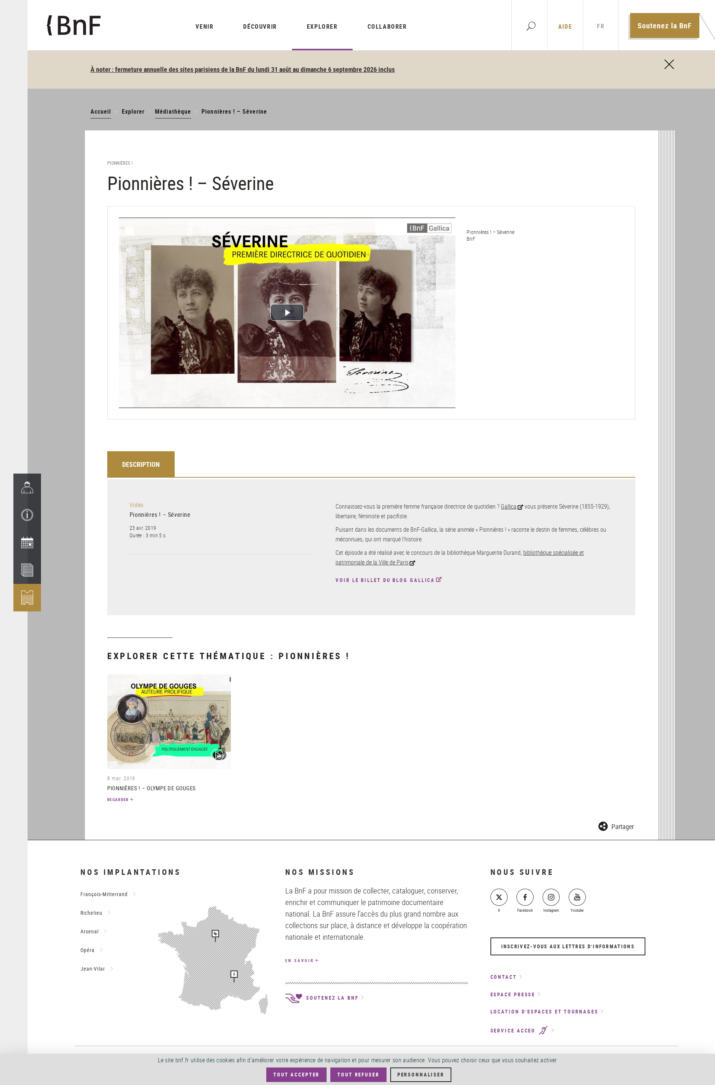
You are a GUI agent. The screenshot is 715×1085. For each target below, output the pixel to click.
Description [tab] (141, 464)
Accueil (100, 111)
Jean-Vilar (92, 968)
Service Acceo (514, 1030)
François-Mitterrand (104, 894)
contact (503, 977)
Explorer (322, 26)
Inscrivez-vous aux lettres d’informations (568, 946)
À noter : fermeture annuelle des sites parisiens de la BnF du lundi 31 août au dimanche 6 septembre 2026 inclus (242, 69)
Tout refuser (358, 1074)
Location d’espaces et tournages (544, 1011)
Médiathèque (173, 111)
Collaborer (387, 26)
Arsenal (89, 931)
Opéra (87, 949)
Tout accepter (296, 1074)
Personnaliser (420, 1074)
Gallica (509, 506)
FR (600, 26)
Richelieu (91, 912)
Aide (565, 26)
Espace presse (513, 994)
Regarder (118, 799)
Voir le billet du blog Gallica (385, 580)
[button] (27, 515)
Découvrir (260, 26)
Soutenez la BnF (665, 25)
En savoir (299, 960)
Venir (204, 26)
